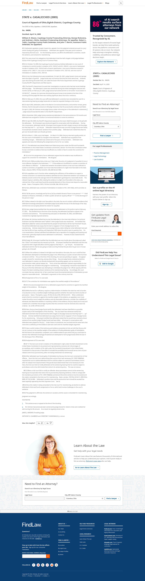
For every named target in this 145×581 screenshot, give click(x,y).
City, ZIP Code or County (101, 123)
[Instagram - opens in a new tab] (47, 565)
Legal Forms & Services (86, 529)
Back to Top (73, 511)
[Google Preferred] (56, 565)
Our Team (61, 529)
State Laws (83, 542)
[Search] (121, 3)
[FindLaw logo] (28, 3)
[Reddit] (51, 565)
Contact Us (61, 535)
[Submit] (120, 234)
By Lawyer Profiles (63, 551)
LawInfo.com (108, 549)
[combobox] (106, 118)
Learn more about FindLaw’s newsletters (102, 240)
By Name (60, 554)
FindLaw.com (108, 529)
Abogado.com (108, 542)
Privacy (30, 576)
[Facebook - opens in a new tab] (33, 565)
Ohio (30, 9)
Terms (24, 576)
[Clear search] (118, 126)
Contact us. (38, 538)
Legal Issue (96, 115)
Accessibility (61, 532)
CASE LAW (24, 9)
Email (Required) (96, 230)
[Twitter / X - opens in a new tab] (42, 565)
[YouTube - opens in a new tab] (38, 565)
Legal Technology (100, 156)
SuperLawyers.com (109, 535)
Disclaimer (38, 576)
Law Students (98, 159)
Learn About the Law (85, 539)
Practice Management (101, 153)
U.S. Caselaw (83, 545)
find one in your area (93, 461)
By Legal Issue (62, 548)
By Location (61, 545)
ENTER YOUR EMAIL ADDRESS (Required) (34, 553)
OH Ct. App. (36, 9)
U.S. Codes (83, 548)
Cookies (45, 576)
